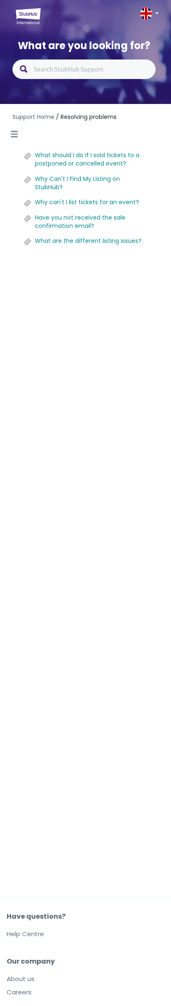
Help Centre (25, 933)
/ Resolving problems (86, 117)
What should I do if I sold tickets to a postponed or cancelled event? (87, 159)
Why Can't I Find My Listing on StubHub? (77, 183)
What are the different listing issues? (88, 241)
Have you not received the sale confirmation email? (80, 221)
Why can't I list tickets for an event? (87, 202)
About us (20, 978)
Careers (19, 992)
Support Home (34, 117)
